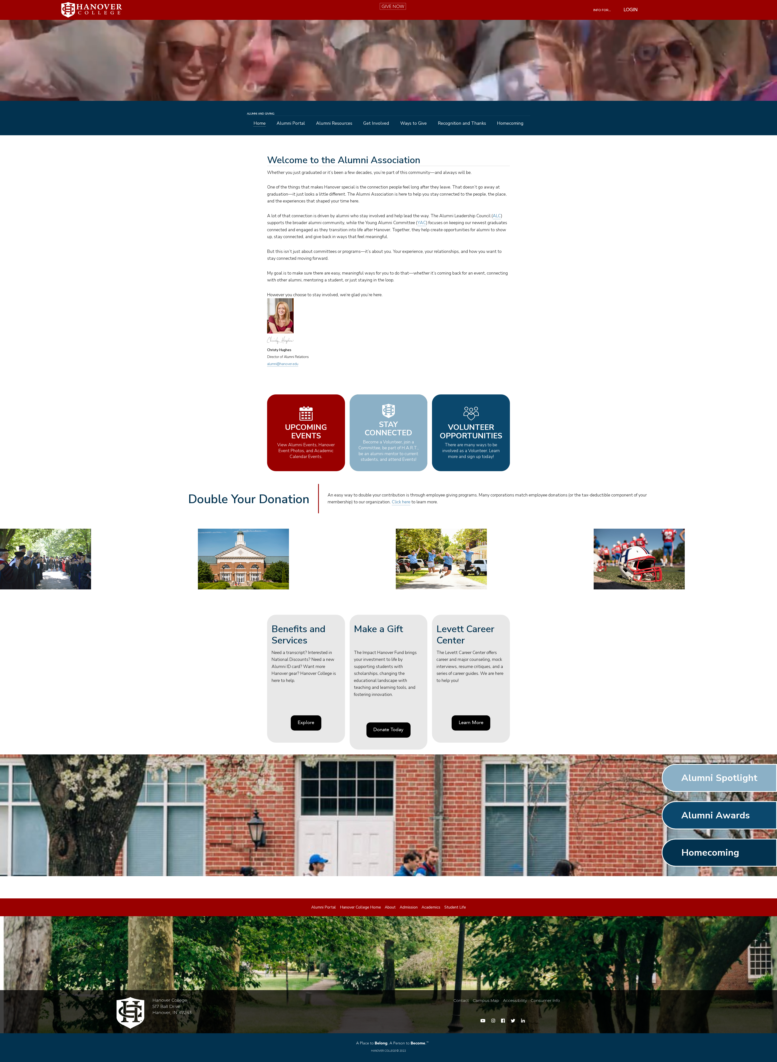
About (390, 907)
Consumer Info (545, 1000)
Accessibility (515, 1000)
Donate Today (388, 730)
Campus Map (486, 1000)
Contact (461, 1000)
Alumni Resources (334, 123)
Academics (430, 907)
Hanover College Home (360, 907)
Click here (401, 502)
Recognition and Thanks (462, 123)
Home (260, 123)
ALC (497, 216)
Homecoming (510, 123)
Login (631, 10)
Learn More (471, 722)
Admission (409, 907)
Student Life (455, 907)
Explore (306, 722)
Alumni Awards (715, 815)
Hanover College (383, 1051)
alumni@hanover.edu (282, 364)
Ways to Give (413, 123)
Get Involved (376, 123)
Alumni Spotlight (719, 777)
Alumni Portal (291, 123)
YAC (421, 223)
